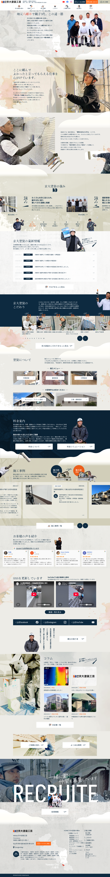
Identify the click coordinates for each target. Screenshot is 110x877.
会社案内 (88, 843)
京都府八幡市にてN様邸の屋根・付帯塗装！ (48, 255)
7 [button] (36, 338)
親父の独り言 (72, 639)
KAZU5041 (11, 552)
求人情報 (105, 2)
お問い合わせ (93, 2)
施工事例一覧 (56, 525)
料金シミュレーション (76, 446)
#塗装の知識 (82, 687)
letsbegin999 (91, 552)
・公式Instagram (49, 622)
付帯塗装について (74, 839)
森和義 (63, 552)
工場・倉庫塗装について (75, 841)
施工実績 (88, 830)
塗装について (73, 833)
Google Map (19, 847)
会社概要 (87, 845)
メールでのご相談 (44, 843)
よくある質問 (81, 2)
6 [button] (34, 338)
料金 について (34, 446)
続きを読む (81, 214)
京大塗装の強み (74, 830)
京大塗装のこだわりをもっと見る (55, 345)
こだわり (88, 837)
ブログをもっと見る (56, 287)
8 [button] (38, 338)
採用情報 (55, 811)
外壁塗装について (74, 835)
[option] (55, 206)
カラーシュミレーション (75, 850)
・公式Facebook (21, 622)
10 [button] (43, 338)
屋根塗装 (55, 378)
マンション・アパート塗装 (34, 399)
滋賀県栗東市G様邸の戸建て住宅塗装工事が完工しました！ (53, 279)
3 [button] (27, 338)
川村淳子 (37, 552)
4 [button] (29, 338)
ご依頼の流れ (34, 745)
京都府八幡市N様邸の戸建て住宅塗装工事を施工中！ (51, 273)
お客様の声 (88, 835)
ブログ (87, 850)
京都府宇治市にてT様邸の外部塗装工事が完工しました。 (52, 267)
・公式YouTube (77, 622)
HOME (66, 830)
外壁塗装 (26, 378)
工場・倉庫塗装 (76, 399)
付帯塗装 (84, 378)
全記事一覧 (56, 725)
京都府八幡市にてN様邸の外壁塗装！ (46, 261)
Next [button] (85, 338)
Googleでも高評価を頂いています (27, 548)
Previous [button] (79, 338)
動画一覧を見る (55, 612)
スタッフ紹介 (89, 847)
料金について (72, 852)
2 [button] (25, 338)
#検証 (52, 687)
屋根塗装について (74, 837)
